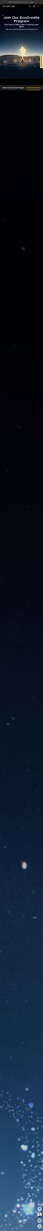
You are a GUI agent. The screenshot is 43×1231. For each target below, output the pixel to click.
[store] (34, 6)
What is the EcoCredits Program (13, 88)
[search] (29, 6)
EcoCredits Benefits (33, 88)
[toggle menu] (38, 6)
